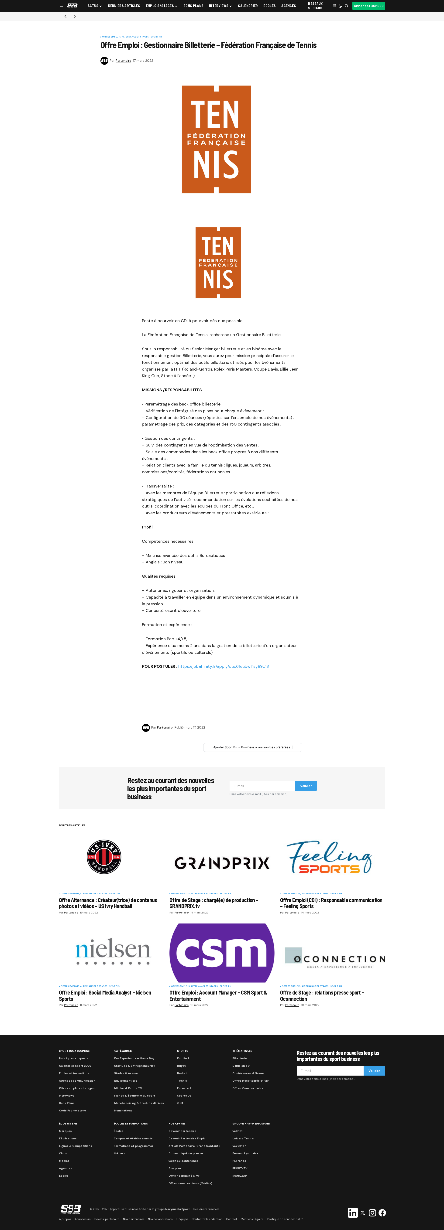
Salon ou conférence (184, 1161)
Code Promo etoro (72, 1110)
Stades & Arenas (126, 1073)
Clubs (63, 1153)
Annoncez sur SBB (369, 6)
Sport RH (156, 37)
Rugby (181, 1066)
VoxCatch (239, 1146)
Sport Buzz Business (74, 1051)
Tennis (182, 1081)
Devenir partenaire (106, 1219)
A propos (65, 1219)
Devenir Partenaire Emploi (187, 1138)
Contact (231, 1219)
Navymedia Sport (177, 1209)
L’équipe (182, 1219)
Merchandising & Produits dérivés (139, 1103)
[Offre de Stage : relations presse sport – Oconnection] (332, 952)
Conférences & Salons (248, 1073)
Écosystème (68, 1123)
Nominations (123, 1110)
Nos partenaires (133, 1219)
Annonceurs (83, 1219)
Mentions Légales (252, 1219)
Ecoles (64, 1176)
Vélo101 (237, 1131)
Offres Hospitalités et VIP (250, 1081)
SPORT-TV (239, 1168)
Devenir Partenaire (182, 1131)
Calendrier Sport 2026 (75, 1066)
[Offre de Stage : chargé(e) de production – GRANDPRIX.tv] (222, 860)
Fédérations (68, 1138)
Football (183, 1058)
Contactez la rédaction (207, 1219)
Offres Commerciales (247, 1088)
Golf (180, 1103)
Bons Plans (67, 1103)
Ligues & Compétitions (75, 1146)
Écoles (118, 1131)
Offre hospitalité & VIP (184, 1176)
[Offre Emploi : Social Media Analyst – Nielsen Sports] (111, 952)
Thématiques (242, 1051)
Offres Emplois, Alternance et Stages (125, 37)
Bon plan (175, 1168)
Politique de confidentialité (285, 1219)
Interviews (66, 1095)
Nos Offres (177, 1123)
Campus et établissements (133, 1138)
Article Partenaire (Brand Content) (194, 1146)
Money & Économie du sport (134, 1095)
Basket (182, 1073)
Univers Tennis (243, 1138)
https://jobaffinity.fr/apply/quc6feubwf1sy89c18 (223, 666)
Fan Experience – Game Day (134, 1058)
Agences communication (77, 1081)
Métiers (119, 1153)
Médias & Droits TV (128, 1088)
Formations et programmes (134, 1146)
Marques (65, 1131)
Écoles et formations (74, 1073)
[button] (62, 6)
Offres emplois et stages (77, 1088)
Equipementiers (125, 1081)
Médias (64, 1161)
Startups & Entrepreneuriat (134, 1066)
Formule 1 (184, 1088)
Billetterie (239, 1058)
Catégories (123, 1051)
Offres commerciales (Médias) (190, 1183)
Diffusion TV (241, 1066)
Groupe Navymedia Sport (251, 1123)
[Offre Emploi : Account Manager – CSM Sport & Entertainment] (222, 953)
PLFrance (239, 1161)
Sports (182, 1051)
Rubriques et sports (73, 1058)
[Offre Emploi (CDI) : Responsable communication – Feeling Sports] (332, 860)
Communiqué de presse (186, 1153)
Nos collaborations (160, 1219)
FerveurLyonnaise (245, 1153)
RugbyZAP (239, 1176)
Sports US (184, 1095)
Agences (65, 1168)
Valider (306, 786)
